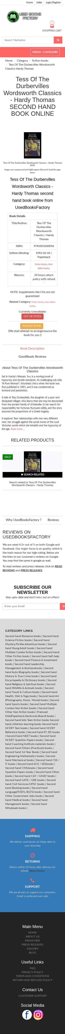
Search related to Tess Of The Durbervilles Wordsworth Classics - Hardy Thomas (32, 483)
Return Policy (37, 871)
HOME (32, 932)
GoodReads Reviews (32, 356)
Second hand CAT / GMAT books (35, 776)
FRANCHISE (32, 940)
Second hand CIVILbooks (20, 768)
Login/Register (53, 2)
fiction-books (40, 60)
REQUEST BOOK (32, 326)
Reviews (53, 520)
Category (22, 60)
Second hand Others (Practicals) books (29, 748)
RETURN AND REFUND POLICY (32, 980)
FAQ (32, 968)
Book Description (32, 348)
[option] (32, 480)
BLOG (32, 952)
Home (29, 2)
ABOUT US (33, 936)
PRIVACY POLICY (32, 972)
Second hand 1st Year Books (22, 752)
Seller (39, 2)
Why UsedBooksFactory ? (23, 520)
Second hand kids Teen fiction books (27, 720)
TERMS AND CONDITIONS (32, 976)
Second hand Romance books (23, 636)
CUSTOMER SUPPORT (32, 995)
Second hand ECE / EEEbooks (36, 764)
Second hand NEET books (22, 736)
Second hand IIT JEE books (43, 732)
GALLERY (32, 948)
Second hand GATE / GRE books (25, 780)
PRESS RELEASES (32, 944)
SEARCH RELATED (34, 475)
